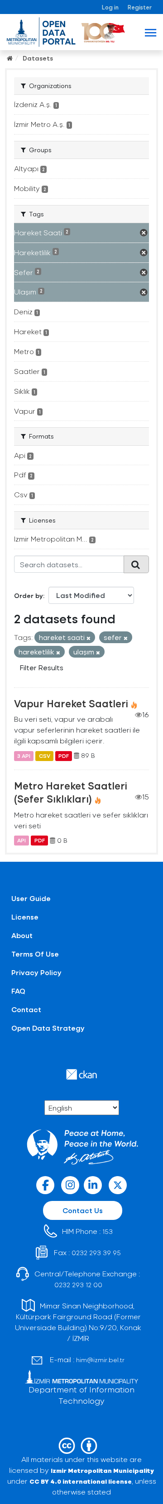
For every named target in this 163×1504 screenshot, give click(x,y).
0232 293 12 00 (78, 1284)
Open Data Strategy (48, 1027)
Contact (26, 1009)
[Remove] (88, 638)
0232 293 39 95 (96, 1252)
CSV (44, 755)
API (21, 840)
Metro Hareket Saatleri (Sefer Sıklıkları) (70, 792)
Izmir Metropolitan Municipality (102, 1470)
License (24, 916)
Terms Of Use (35, 953)
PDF (63, 755)
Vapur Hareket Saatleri (71, 703)
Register (140, 7)
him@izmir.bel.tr (100, 1359)
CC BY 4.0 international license (80, 1481)
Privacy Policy (36, 972)
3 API (23, 755)
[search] (136, 564)
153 (107, 1231)
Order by (28, 595)
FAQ (18, 990)
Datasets (38, 58)
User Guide (31, 898)
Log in (110, 7)
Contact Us (82, 1210)
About (22, 935)
